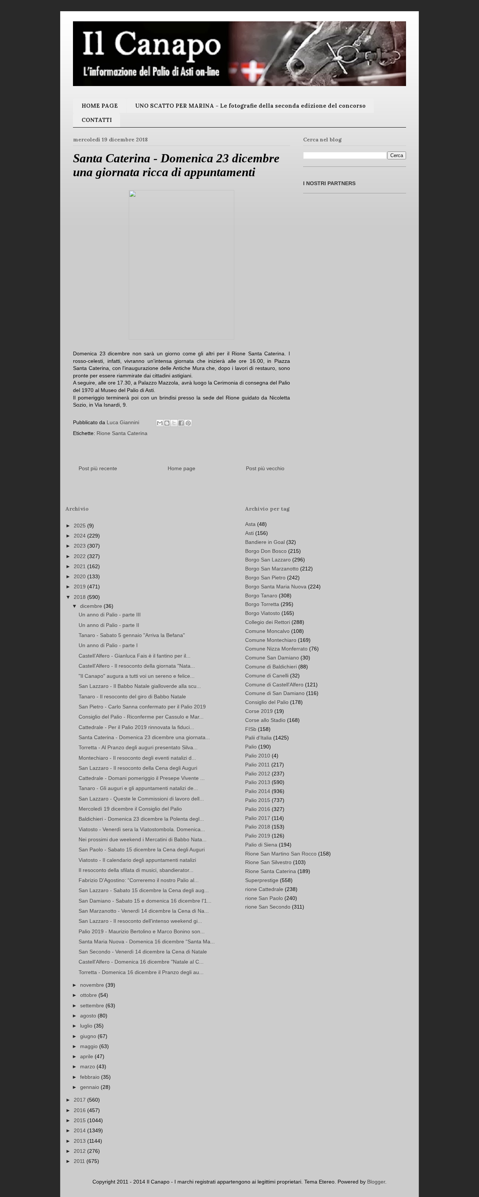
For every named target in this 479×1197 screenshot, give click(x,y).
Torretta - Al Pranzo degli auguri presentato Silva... (138, 747)
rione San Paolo (264, 898)
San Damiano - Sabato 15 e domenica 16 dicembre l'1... (145, 901)
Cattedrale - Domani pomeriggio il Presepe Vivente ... (142, 778)
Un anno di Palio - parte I (108, 645)
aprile (87, 1056)
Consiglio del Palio (267, 702)
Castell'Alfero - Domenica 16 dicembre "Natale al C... (141, 962)
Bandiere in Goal (265, 542)
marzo (88, 1066)
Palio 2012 (257, 774)
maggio (89, 1046)
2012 (80, 1151)
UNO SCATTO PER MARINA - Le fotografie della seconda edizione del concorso (250, 105)
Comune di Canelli (267, 676)
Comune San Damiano (272, 658)
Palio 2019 (257, 836)
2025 (80, 526)
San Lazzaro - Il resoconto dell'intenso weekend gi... (140, 921)
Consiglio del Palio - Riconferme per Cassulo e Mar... (141, 717)
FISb (250, 729)
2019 (80, 587)
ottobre (89, 995)
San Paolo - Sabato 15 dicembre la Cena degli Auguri (142, 849)
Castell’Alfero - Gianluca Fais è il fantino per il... (134, 656)
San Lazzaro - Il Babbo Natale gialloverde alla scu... (140, 686)
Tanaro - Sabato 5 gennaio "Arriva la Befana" (132, 635)
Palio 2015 (257, 800)
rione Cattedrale (264, 889)
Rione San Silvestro (268, 862)
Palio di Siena (261, 845)
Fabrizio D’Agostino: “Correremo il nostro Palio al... (139, 880)
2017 (80, 1100)
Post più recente (98, 468)
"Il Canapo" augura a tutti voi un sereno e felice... (137, 676)
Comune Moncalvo (267, 631)
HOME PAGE (100, 105)
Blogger (376, 1182)
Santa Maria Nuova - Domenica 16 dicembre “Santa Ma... (147, 942)
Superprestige (261, 880)
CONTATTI (97, 119)
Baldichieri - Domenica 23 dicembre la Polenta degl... (141, 819)
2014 (80, 1130)
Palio (251, 747)
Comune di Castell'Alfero (274, 685)
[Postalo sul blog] (167, 423)
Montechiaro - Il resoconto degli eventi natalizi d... (137, 758)
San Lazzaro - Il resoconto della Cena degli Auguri (138, 768)
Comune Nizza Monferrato (276, 649)
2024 (80, 536)
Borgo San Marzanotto (272, 569)
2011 (80, 1161)
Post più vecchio (265, 468)
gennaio (90, 1087)
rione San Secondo (267, 907)
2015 (80, 1120)
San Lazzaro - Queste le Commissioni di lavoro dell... (141, 799)
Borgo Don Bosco (266, 551)
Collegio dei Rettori (267, 622)
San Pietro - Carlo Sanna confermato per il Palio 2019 (142, 707)
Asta (250, 524)
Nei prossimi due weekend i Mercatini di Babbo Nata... (143, 839)
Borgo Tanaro (261, 595)
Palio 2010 (257, 756)
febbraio (90, 1077)
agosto (89, 1016)
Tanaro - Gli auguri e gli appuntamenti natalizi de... (138, 788)
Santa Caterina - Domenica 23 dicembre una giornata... (144, 737)
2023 (80, 546)
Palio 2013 (257, 782)
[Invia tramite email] (160, 423)
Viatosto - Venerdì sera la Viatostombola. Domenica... (142, 829)
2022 (80, 556)
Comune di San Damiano (275, 693)
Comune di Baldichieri (271, 667)
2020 (80, 576)
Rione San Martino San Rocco (281, 854)
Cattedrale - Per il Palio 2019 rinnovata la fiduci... (136, 727)
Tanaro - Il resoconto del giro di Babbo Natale (132, 696)
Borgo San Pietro (265, 578)
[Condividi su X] (174, 423)
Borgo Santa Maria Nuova (275, 587)
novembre (93, 985)
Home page (181, 468)
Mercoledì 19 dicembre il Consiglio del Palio (130, 809)
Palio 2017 (257, 818)
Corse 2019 (259, 711)
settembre (93, 1005)
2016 (80, 1110)
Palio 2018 (257, 827)
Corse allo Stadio (265, 720)
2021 (80, 566)
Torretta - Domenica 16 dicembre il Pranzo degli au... (141, 972)
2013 (80, 1141)
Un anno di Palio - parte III (110, 615)
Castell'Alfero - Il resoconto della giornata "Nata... (137, 666)
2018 (80, 597)
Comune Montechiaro (270, 640)
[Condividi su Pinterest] (188, 423)
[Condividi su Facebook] (181, 423)
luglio (87, 1026)
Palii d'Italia (258, 738)
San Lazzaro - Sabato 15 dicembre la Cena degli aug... (144, 890)
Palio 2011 (257, 765)
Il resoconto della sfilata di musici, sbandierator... (136, 870)
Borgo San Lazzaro (268, 560)
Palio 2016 (257, 809)
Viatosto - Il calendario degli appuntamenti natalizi (137, 860)
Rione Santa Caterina (122, 433)
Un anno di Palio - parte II (109, 625)
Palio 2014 (257, 791)
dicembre (92, 606)
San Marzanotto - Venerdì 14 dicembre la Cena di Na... (144, 911)
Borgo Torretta (262, 604)
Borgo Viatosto (262, 613)
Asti (249, 533)
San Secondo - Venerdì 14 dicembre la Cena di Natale (143, 952)
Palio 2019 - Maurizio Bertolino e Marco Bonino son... (142, 931)
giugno (89, 1036)
